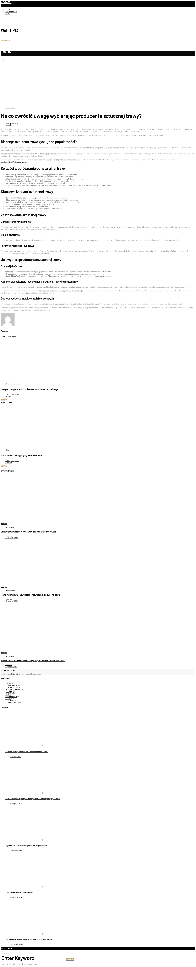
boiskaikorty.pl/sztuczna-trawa (13, 162)
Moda (7, 14)
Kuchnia (8, 691)
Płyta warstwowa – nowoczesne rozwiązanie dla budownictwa (30, 594)
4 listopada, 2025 (11, 538)
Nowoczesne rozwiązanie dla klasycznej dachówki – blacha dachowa (33, 660)
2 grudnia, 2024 (11, 667)
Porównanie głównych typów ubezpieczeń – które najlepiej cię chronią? (32, 798)
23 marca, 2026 (15, 757)
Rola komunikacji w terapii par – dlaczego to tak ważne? (26, 751)
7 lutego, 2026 (15, 804)
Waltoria (9, 30)
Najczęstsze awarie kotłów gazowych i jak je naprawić (26, 845)
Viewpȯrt (6, 2)
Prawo (8, 9)
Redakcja (8, 125)
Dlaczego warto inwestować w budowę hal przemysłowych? (29, 531)
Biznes (8, 683)
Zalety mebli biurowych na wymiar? (19, 892)
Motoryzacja (11, 12)
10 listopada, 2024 (12, 394)
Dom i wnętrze (11, 687)
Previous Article (8, 336)
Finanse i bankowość (12, 384)
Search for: (5, 953)
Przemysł (9, 701)
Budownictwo (10, 108)
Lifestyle (8, 450)
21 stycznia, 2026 (16, 897)
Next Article (6, 402)
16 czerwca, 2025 (11, 601)
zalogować (13, 674)
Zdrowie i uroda (12, 702)
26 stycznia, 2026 (16, 851)
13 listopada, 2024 (12, 124)
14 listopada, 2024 (12, 461)
